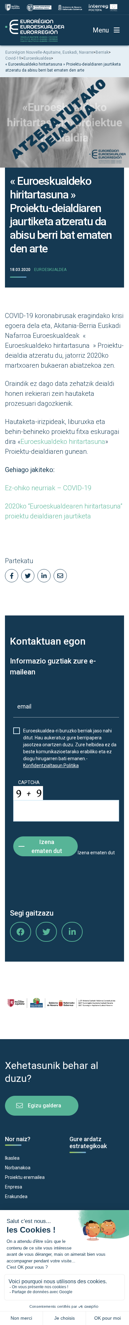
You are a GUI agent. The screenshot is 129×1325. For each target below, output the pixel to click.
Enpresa (13, 1187)
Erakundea (16, 1196)
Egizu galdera (44, 1105)
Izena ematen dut (46, 846)
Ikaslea (12, 1158)
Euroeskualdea (50, 269)
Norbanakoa (17, 1167)
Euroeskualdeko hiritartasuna (63, 442)
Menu (101, 30)
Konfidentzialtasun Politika (51, 765)
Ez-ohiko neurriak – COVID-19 (48, 488)
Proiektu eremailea (25, 1177)
